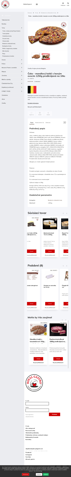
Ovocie (4, 60)
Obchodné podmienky (32, 433)
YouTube (28, 457)
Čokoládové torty (7, 36)
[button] (38, 353)
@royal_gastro (30, 459)
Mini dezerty (5, 51)
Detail (31, 251)
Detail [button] (38, 359)
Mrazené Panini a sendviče (9, 67)
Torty (3, 28)
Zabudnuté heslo (30, 416)
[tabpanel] (49, 236)
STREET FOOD (6, 91)
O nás (27, 426)
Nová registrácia (29, 414)
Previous (63, 213)
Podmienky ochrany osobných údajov (37, 435)
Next (67, 213)
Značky (4, 103)
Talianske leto (6, 20)
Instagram (29, 454)
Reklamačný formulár (32, 437)
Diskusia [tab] (48, 122)
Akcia (3, 99)
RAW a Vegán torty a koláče (9, 48)
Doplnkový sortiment (8, 87)
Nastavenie (25, 474)
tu (41, 471)
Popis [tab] (31, 122)
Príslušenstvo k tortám (8, 56)
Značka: (37, 68)
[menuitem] (28, 8)
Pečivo (3, 64)
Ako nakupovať (30, 428)
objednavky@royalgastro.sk (34, 448)
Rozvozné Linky (30, 430)
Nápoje (4, 71)
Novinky (4, 24)
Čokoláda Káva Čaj (7, 83)
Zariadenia (5, 95)
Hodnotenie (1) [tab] (39, 122)
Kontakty (28, 439)
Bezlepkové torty (6, 46)
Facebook (28, 452)
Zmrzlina (4, 75)
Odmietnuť (39, 474)
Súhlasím (46, 474)
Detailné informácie (33, 103)
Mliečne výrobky (6, 79)
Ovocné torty (5, 38)
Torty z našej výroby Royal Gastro (11, 31)
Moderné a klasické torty (8, 43)
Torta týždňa (5, 33)
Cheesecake (5, 41)
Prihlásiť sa (54, 415)
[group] (38, 344)
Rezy (3, 53)
